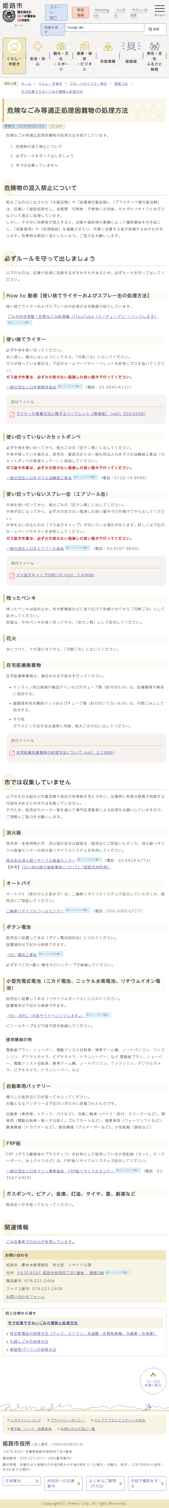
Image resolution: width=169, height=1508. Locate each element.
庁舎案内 (13, 1481)
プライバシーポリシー (67, 1420)
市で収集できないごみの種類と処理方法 (52, 91)
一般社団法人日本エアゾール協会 (47, 548)
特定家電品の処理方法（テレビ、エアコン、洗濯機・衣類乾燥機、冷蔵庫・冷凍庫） (83, 1333)
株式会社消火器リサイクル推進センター (53, 860)
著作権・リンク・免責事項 (30, 1429)
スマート (55, 13)
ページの (153, 1383)
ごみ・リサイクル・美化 (88, 83)
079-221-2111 (33, 1458)
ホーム (26, 83)
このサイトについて (25, 1420)
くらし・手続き (50, 83)
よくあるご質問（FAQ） (102, 1483)
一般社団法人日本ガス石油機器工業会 (51, 478)
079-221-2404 (39, 1281)
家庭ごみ (121, 83)
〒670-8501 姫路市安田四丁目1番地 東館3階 (73, 1273)
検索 (156, 29)
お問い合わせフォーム (25, 1297)
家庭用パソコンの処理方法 (33, 1349)
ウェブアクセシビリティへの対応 (119, 1420)
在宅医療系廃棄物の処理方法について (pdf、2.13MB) (65, 752)
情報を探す (51, 30)
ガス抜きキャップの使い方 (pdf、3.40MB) (55, 575)
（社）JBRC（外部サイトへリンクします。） (58, 1015)
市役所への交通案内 (60, 1483)
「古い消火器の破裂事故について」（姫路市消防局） (66, 867)
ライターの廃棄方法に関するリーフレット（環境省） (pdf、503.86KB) (80, 413)
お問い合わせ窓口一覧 (78, 1429)
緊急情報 (80, 12)
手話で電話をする (144, 1483)
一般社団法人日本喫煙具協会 (43, 387)
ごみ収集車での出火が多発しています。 (41, 1242)
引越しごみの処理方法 (29, 1341)
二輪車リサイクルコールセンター (47, 911)
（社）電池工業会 (34, 955)
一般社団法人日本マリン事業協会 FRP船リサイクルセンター (73, 1171)
